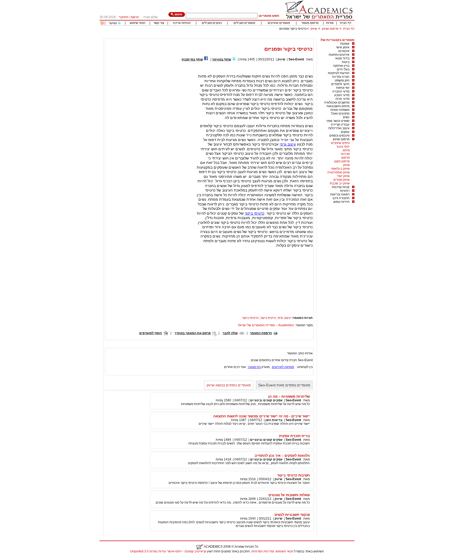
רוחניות (344, 191)
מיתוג (346, 150)
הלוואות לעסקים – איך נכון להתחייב (282, 456)
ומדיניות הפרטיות (262, 551)
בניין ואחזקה (341, 66)
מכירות (345, 154)
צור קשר (158, 23)
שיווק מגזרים (341, 180)
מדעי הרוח (342, 99)
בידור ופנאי (342, 58)
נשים (346, 117)
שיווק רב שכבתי (339, 183)
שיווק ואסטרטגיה (338, 172)
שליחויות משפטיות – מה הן (289, 396)
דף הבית (345, 23)
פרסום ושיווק (330, 28)
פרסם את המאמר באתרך (192, 333)
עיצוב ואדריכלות (338, 128)
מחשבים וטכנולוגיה (336, 102)
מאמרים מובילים (244, 23)
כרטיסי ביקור (254, 213)
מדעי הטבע (341, 95)
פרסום (345, 157)
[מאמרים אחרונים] (102, 23)
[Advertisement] (258, 36)
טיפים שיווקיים (340, 143)
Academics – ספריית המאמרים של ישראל (266, 325)
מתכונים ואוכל (340, 113)
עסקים (345, 132)
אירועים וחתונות (339, 54)
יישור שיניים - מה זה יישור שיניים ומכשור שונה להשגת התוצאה (261, 416)
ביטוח (345, 62)
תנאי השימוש (284, 551)
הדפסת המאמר (261, 333)
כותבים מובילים (212, 23)
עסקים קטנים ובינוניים (266, 400)
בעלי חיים (343, 69)
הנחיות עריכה (182, 23)
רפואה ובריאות (339, 194)
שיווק (314, 28)
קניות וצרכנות (340, 187)
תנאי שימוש (137, 23)
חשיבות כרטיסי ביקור (293, 475)
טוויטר (113, 23)
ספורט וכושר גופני (337, 121)
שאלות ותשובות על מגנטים (289, 495)
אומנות (344, 43)
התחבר (123, 17)
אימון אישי (342, 47)
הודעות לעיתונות (338, 73)
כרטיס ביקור (268, 318)
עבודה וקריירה (340, 124)
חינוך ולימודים (340, 84)
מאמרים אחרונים (279, 23)
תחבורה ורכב (340, 198)
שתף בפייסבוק (192, 59)
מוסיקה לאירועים (283, 367)
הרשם (135, 17)
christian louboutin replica (20, 558)
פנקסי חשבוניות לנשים (292, 515)
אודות (330, 23)
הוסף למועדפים (150, 333)
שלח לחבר (230, 333)
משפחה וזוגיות (340, 110)
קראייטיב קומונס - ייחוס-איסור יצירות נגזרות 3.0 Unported (168, 551)
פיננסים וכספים (339, 135)
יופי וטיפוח (342, 88)
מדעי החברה (340, 91)
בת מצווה (254, 367)
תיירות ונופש (341, 202)
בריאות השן (273, 420)
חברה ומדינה (340, 77)
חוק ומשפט (342, 80)
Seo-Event (296, 59)
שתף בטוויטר (221, 59)
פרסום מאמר (309, 23)
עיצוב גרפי (288, 144)
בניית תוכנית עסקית (294, 436)
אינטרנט (343, 51)
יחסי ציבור (343, 146)
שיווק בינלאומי (340, 168)
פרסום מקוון (342, 161)
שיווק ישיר (343, 176)
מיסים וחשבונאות (338, 106)
